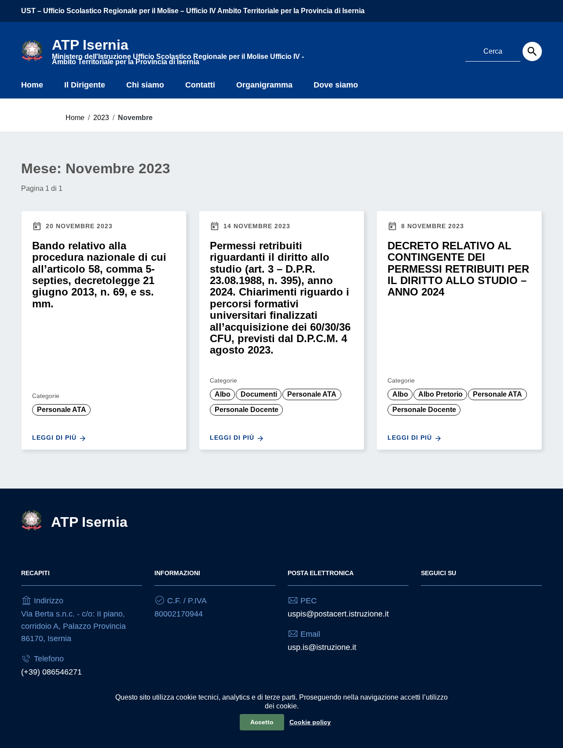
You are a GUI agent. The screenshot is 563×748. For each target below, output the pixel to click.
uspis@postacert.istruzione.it (338, 613)
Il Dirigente (84, 84)
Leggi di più (55, 437)
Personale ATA (61, 409)
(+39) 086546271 (51, 672)
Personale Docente (246, 409)
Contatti (200, 84)
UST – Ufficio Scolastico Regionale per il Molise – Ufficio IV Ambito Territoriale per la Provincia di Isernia (193, 11)
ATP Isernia (89, 522)
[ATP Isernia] (32, 50)
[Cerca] (532, 51)
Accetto (262, 722)
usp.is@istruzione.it (322, 647)
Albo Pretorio (440, 394)
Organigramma (264, 84)
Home (32, 84)
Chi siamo (145, 84)
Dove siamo (336, 84)
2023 (101, 117)
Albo (222, 394)
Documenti (259, 394)
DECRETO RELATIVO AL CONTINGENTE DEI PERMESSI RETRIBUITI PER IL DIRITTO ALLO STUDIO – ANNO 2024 (458, 269)
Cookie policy (310, 722)
